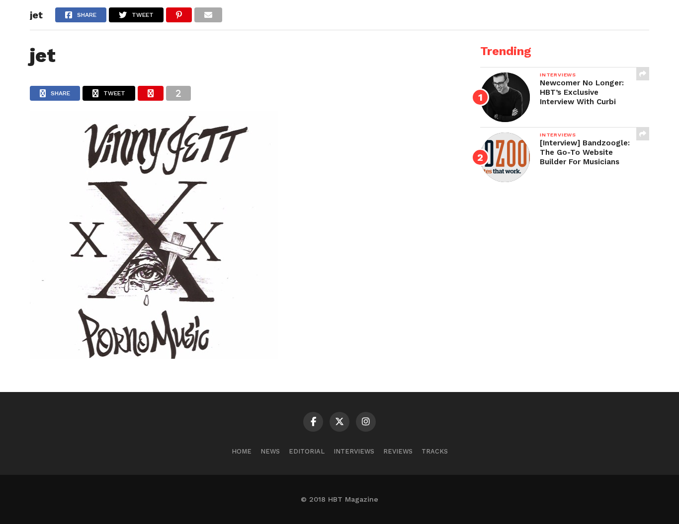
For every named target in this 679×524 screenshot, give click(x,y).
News (270, 451)
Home (242, 451)
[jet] (154, 355)
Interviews (354, 451)
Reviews (398, 451)
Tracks (435, 451)
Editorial (307, 451)
